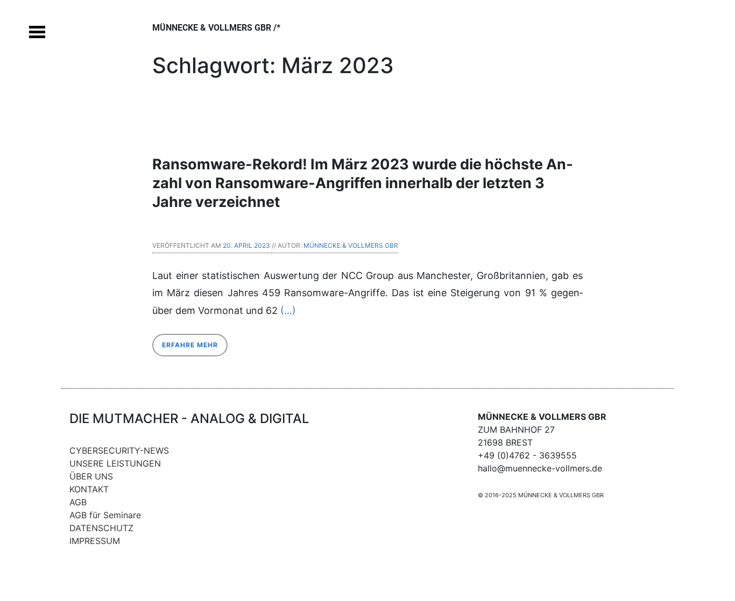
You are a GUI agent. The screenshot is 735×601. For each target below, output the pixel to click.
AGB (78, 502)
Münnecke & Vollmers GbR (350, 245)
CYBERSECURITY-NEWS (119, 450)
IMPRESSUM (94, 540)
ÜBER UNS (91, 476)
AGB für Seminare (105, 515)
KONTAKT (89, 489)
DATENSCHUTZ (101, 528)
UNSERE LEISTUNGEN (115, 463)
